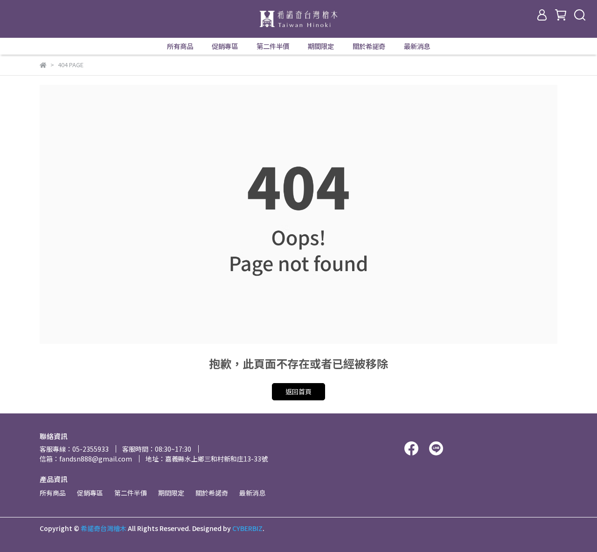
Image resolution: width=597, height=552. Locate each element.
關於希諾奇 (369, 46)
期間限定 (321, 46)
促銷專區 (225, 46)
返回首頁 (298, 391)
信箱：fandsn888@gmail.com (86, 458)
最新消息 (417, 46)
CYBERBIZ (247, 528)
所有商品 (180, 46)
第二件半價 (273, 46)
